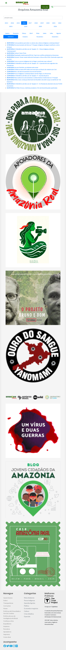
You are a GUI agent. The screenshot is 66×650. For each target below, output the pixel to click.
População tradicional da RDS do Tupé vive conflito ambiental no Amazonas (33, 55)
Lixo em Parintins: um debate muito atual (22, 67)
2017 (30, 23)
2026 (55, 26)
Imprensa (6, 634)
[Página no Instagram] (14, 646)
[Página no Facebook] (4, 646)
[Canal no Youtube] (10, 646)
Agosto (58, 33)
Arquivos (6, 626)
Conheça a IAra (8, 621)
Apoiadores (7, 632)
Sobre (5, 600)
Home (5, 608)
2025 (40, 26)
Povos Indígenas (29, 600)
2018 (36, 23)
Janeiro (7, 33)
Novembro (40, 36)
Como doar (45, 7)
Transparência (8, 603)
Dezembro (55, 36)
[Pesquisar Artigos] (52, 7)
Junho (44, 33)
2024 (25, 26)
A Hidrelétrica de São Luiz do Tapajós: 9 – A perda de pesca (28, 75)
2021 (53, 23)
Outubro (25, 36)
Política (26, 606)
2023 (10, 26)
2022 (59, 23)
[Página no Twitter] (7, 646)
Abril (31, 33)
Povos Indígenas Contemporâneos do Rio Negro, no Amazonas (29, 73)
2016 (24, 23)
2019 (41, 23)
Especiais (27, 616)
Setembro (11, 36)
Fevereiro (16, 33)
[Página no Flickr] (16, 646)
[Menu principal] (6, 3)
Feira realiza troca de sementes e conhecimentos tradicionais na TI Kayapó (32, 77)
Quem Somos (7, 598)
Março (24, 33)
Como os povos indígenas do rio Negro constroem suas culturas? (29, 61)
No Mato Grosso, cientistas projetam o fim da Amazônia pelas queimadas (32, 88)
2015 (18, 23)
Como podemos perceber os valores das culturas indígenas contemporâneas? (33, 43)
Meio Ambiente (29, 598)
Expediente (7, 624)
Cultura (26, 611)
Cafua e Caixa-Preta (16, 53)
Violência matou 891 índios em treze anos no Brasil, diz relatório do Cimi (32, 69)
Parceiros (6, 629)
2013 (6, 23)
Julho (51, 33)
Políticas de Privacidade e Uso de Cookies (12, 612)
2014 (12, 23)
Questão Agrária (29, 603)
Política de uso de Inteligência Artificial (10, 617)
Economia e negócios (31, 608)
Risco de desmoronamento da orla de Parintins (24, 71)
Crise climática (29, 614)
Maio (37, 33)
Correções (7, 606)
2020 (47, 23)
